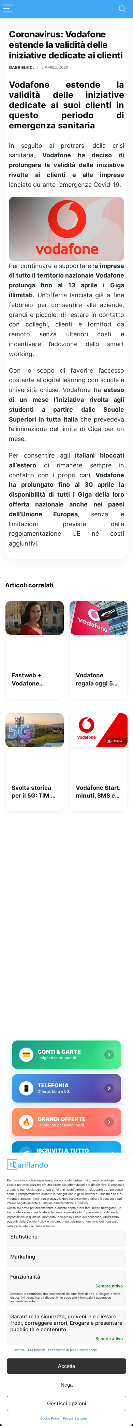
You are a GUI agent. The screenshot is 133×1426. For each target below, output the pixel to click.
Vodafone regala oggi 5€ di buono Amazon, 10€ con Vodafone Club (96, 680)
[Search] (122, 9)
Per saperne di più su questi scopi (72, 1350)
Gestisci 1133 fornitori (29, 1350)
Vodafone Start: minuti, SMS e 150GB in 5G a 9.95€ (98, 792)
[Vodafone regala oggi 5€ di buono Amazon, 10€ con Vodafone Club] (99, 605)
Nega (67, 1385)
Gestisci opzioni (66, 1403)
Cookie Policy (50, 1418)
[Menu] (8, 9)
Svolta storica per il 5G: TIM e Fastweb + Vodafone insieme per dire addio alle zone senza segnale (33, 792)
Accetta (66, 1366)
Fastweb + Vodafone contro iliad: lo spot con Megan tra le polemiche (32, 680)
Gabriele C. (21, 67)
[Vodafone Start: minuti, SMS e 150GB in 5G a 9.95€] (99, 718)
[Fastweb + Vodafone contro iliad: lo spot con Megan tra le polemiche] (34, 605)
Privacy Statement (76, 1418)
